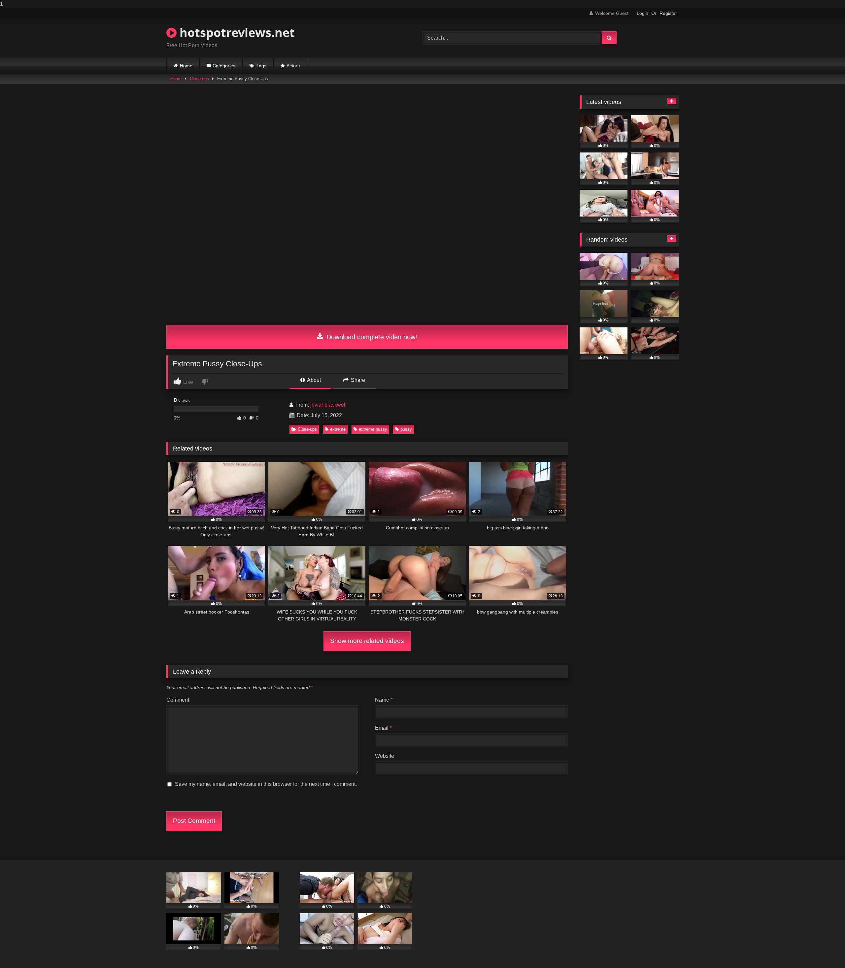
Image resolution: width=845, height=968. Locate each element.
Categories (224, 65)
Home (186, 65)
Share (357, 380)
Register (668, 13)
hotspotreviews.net (236, 32)
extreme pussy (373, 429)
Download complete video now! (370, 337)
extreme (338, 429)
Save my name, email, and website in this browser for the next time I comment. (266, 784)
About (313, 380)
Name (383, 700)
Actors (293, 65)
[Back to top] (824, 950)
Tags (261, 65)
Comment (177, 700)
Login (642, 13)
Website (384, 756)
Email (383, 728)
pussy (406, 429)
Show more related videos (367, 640)
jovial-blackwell (328, 405)
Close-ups (199, 78)
